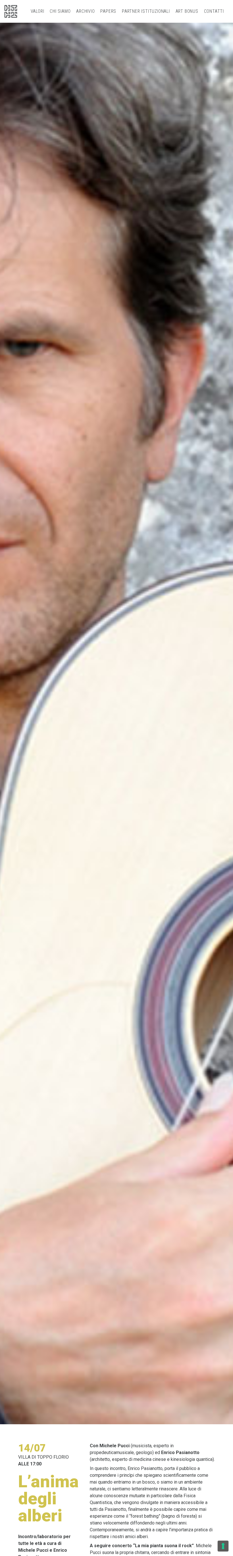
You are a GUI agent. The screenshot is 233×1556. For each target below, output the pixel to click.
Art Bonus (187, 11)
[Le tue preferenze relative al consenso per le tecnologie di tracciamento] (223, 1546)
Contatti (214, 11)
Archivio (85, 11)
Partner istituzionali (146, 11)
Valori (37, 11)
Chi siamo (60, 11)
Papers (108, 11)
